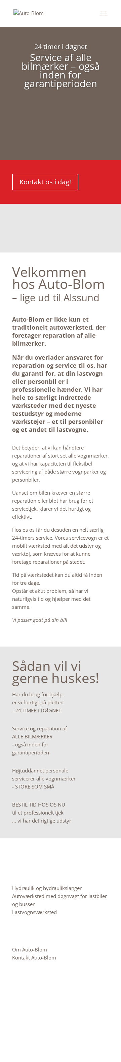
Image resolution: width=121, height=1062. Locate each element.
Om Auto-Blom (29, 949)
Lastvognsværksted (34, 912)
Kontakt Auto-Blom (34, 957)
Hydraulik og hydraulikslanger (47, 888)
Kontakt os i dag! (45, 181)
